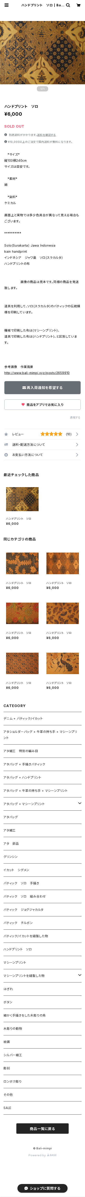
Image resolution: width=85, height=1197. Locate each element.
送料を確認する (46, 135)
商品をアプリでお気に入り (44, 405)
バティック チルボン (18, 923)
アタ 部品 (11, 843)
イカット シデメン (16, 870)
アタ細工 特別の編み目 (20, 751)
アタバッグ (12, 817)
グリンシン (10, 857)
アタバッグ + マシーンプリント (24, 804)
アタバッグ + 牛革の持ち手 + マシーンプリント (35, 790)
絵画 (6, 1042)
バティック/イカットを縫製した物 (25, 936)
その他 (8, 1094)
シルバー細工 (12, 1055)
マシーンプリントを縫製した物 (24, 975)
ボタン (7, 1002)
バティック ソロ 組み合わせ (24, 896)
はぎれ (8, 989)
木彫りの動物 (12, 1028)
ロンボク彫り (12, 1081)
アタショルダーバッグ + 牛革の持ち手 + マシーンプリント (40, 735)
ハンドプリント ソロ (17, 949)
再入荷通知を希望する (45, 387)
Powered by (38, 1155)
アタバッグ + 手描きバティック (24, 764)
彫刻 (6, 1068)
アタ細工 (9, 830)
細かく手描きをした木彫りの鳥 (24, 1015)
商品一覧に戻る (42, 1129)
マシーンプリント (14, 962)
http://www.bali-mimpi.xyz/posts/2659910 (37, 373)
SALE (7, 1108)
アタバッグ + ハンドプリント (22, 777)
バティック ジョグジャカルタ (23, 909)
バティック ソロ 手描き (21, 883)
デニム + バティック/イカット (23, 718)
